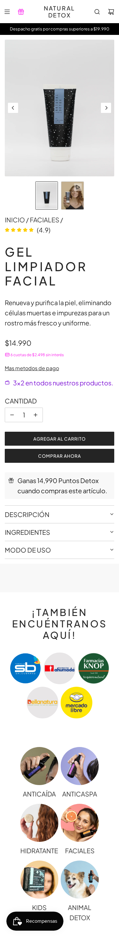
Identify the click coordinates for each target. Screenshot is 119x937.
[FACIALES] (80, 823)
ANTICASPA (79, 794)
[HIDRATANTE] (39, 823)
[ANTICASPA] (80, 766)
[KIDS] (39, 880)
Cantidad (21, 401)
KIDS (39, 907)
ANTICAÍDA (39, 794)
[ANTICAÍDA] (39, 766)
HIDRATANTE (39, 851)
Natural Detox (59, 11)
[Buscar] (97, 12)
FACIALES (80, 851)
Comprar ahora (59, 456)
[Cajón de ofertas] (21, 12)
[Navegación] (7, 12)
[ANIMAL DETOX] (80, 880)
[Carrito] (111, 12)
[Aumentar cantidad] (36, 415)
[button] (13, 108)
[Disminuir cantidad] (12, 415)
